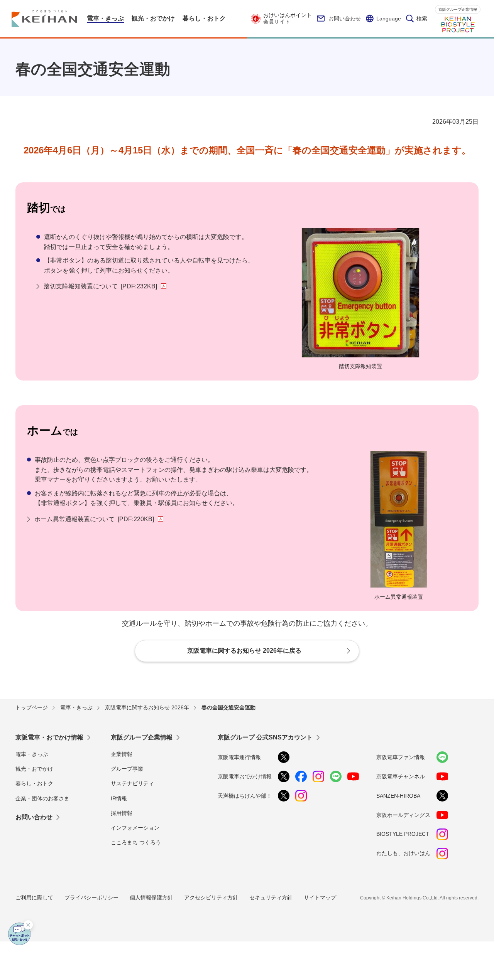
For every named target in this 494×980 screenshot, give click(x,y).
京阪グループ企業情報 (457, 9)
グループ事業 (127, 769)
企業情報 (121, 754)
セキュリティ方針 (271, 897)
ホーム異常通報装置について (94, 519)
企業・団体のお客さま (42, 798)
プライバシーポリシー (91, 897)
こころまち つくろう (136, 842)
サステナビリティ (132, 783)
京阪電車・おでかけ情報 (49, 737)
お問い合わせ (344, 18)
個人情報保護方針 (151, 897)
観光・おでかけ (34, 769)
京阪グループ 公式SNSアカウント (265, 737)
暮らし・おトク (34, 783)
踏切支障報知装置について (100, 286)
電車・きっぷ (31, 754)
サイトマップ (320, 897)
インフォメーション (135, 828)
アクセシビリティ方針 (211, 897)
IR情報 (119, 798)
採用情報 (121, 813)
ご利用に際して (34, 897)
